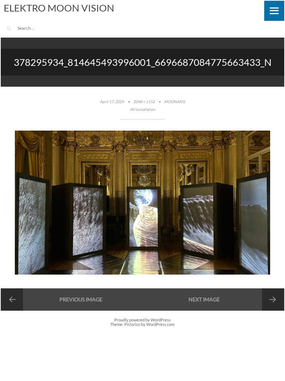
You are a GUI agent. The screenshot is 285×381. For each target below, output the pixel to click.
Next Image (204, 299)
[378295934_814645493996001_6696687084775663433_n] (142, 273)
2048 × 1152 (144, 101)
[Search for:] (38, 28)
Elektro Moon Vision (59, 8)
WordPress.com (160, 324)
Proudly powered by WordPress (142, 320)
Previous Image (80, 299)
